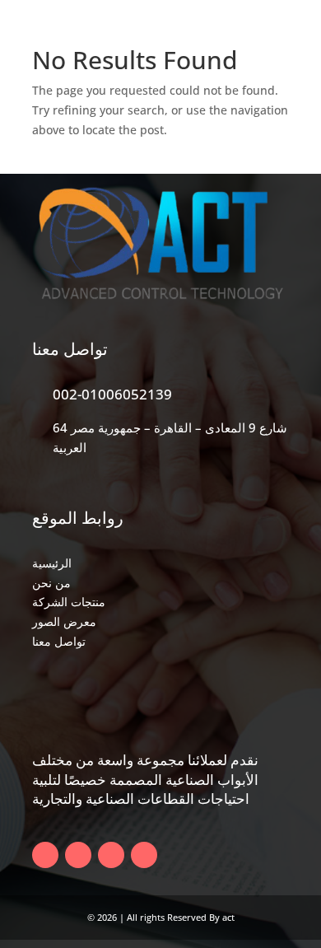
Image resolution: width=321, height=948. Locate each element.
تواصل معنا (59, 641)
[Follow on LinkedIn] (111, 855)
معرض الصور (64, 621)
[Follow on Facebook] (45, 855)
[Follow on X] (78, 855)
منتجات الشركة (68, 601)
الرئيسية (52, 563)
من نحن (51, 583)
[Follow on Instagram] (144, 855)
